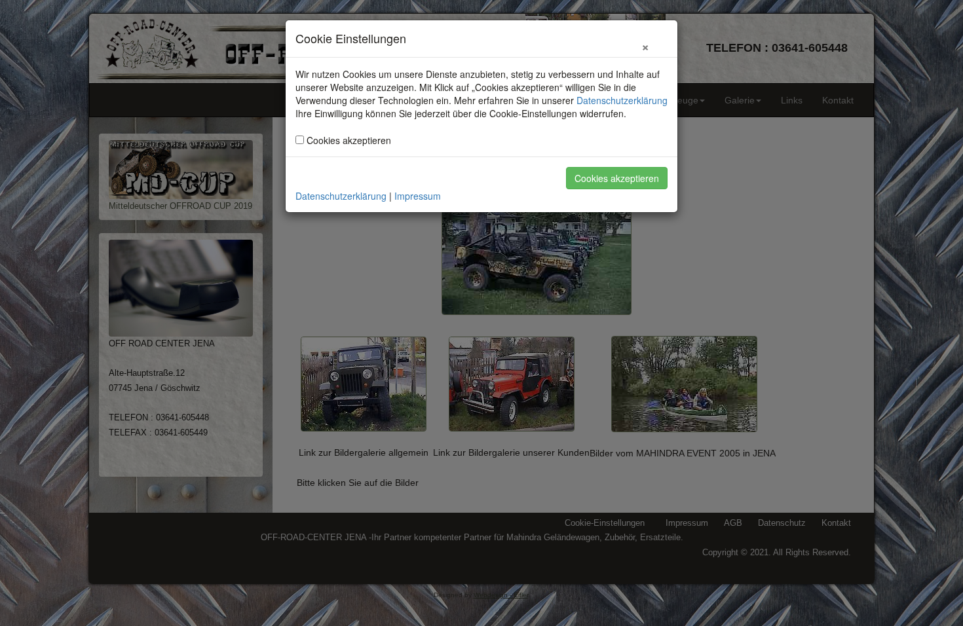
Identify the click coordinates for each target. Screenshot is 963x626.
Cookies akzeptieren (617, 178)
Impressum (417, 195)
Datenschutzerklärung (622, 100)
